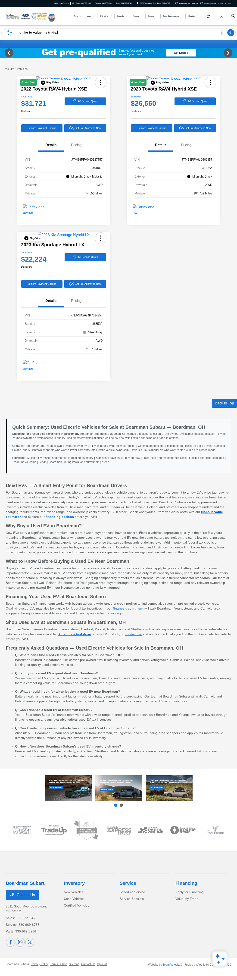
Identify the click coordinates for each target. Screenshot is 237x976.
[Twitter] (29, 942)
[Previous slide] (115, 805)
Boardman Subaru (17, 964)
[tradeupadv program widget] (54, 830)
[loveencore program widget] (215, 830)
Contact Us (25, 895)
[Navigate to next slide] (233, 52)
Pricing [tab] (76, 145)
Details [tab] (50, 145)
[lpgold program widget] (21, 830)
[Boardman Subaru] (27, 16)
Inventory (74, 883)
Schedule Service (132, 892)
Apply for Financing (189, 892)
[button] (50, 82)
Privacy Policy (39, 964)
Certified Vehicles (76, 905)
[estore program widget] (150, 830)
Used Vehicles (74, 899)
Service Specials (132, 899)
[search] (233, 16)
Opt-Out (102, 964)
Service (128, 883)
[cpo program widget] (86, 830)
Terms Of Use (58, 964)
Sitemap (74, 964)
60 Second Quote (88, 101)
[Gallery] (118, 53)
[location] (137, 3)
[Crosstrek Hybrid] (169, 788)
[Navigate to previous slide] (3, 52)
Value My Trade (186, 899)
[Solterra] (118, 788)
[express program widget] (118, 830)
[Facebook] (10, 942)
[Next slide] (121, 805)
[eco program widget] (183, 830)
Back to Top (224, 403)
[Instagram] (20, 942)
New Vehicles (73, 892)
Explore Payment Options (42, 128)
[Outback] (68, 788)
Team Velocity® (172, 964)
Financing (186, 883)
